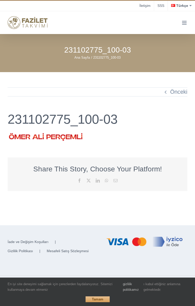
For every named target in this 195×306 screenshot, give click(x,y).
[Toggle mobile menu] (184, 22)
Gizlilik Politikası (20, 251)
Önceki (178, 92)
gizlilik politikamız (131, 287)
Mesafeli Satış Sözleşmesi (68, 251)
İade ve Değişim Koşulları (28, 242)
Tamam (97, 299)
